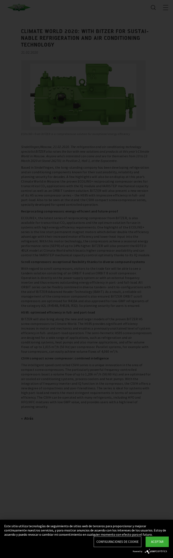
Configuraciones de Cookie (117, 542)
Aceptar (157, 542)
